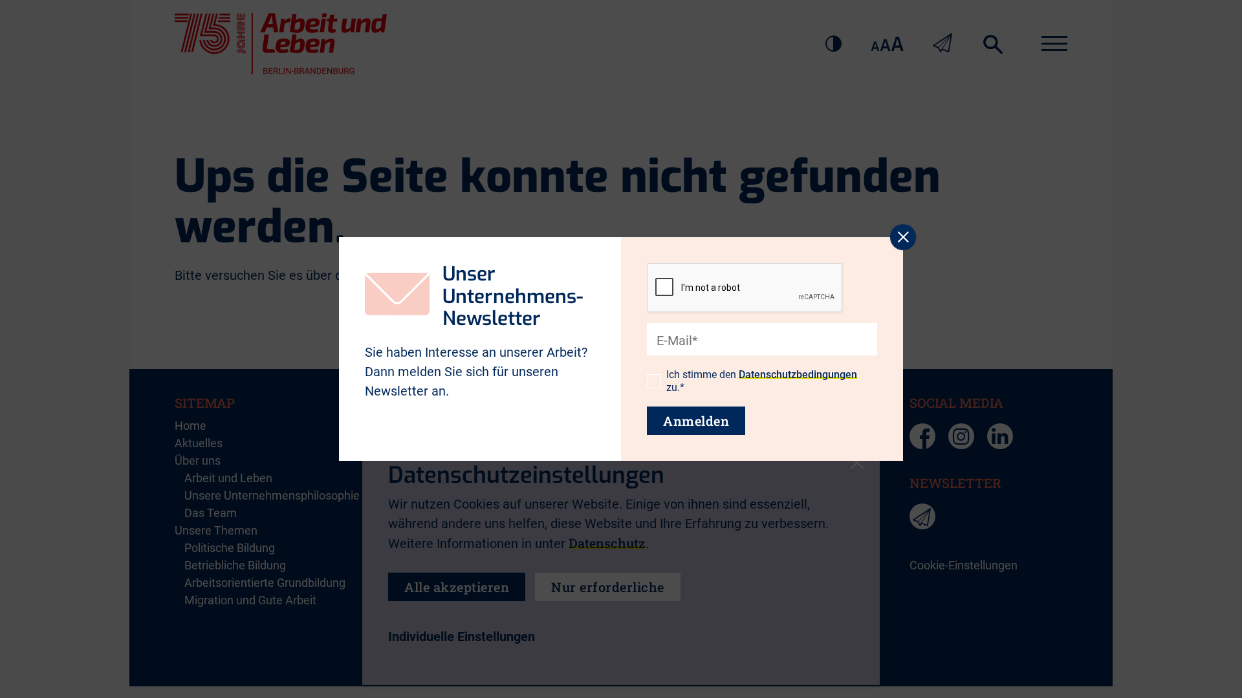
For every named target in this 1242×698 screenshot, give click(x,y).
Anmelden (696, 420)
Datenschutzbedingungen (798, 374)
